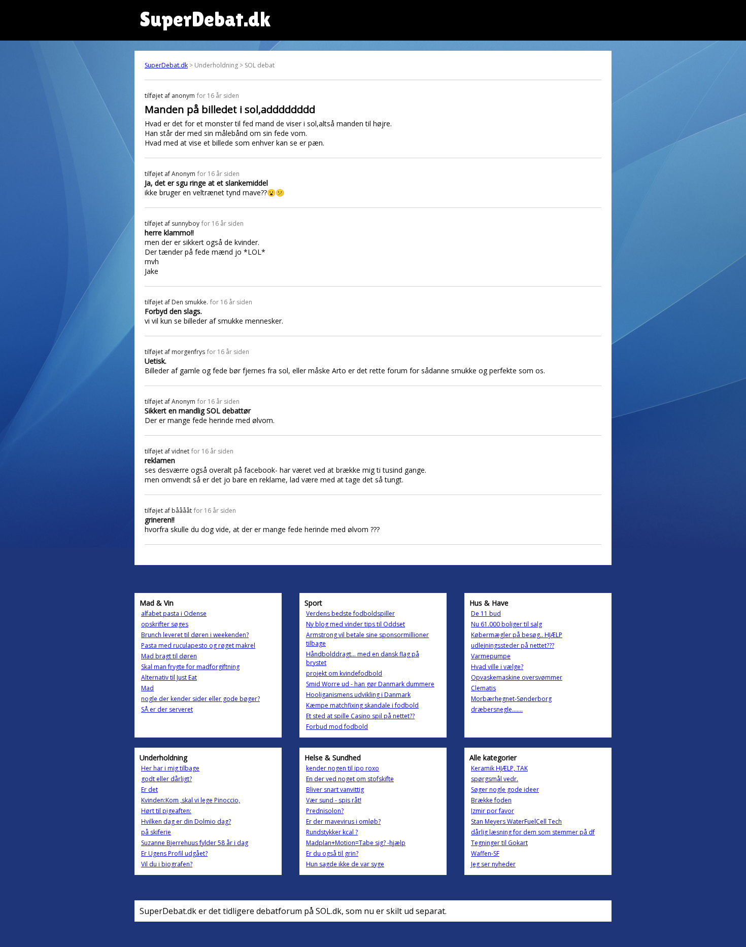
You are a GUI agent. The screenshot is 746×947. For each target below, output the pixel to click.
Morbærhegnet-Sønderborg (511, 698)
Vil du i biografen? (166, 864)
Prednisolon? (325, 810)
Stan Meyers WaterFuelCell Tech (516, 821)
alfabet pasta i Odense (174, 613)
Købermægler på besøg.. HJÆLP (516, 634)
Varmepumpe (491, 656)
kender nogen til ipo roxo (342, 768)
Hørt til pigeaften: (166, 810)
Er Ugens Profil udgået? (174, 853)
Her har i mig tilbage (170, 768)
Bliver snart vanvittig (335, 789)
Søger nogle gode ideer (505, 789)
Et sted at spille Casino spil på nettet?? (360, 716)
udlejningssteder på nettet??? (512, 645)
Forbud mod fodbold (337, 726)
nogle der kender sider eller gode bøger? (200, 698)
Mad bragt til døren (169, 656)
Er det (149, 789)
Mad (147, 688)
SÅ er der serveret (167, 709)
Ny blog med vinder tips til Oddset (355, 624)
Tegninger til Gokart (499, 842)
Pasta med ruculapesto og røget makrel (198, 645)
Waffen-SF (485, 853)
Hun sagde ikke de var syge (345, 864)
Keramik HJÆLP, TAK (499, 768)
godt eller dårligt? (166, 779)
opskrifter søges (164, 624)
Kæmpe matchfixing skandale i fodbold (362, 705)
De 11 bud (486, 613)
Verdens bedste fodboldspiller (350, 613)
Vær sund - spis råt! (333, 800)
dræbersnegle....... (497, 709)
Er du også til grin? (332, 853)
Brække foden (491, 800)
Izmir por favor (492, 810)
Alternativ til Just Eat (169, 677)
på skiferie (156, 832)
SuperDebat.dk (166, 65)
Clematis (483, 688)
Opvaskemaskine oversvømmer (516, 677)
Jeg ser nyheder (493, 864)
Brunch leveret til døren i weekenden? (195, 634)
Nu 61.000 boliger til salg (506, 624)
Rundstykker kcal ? (332, 832)
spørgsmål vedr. (494, 779)
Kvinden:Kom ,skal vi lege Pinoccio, (190, 800)
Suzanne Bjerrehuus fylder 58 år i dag (194, 842)
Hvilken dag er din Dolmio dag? (186, 821)
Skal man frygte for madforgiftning (190, 666)
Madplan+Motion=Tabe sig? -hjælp (355, 842)
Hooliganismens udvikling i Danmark (358, 694)
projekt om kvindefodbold (344, 673)
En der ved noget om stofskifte (350, 779)
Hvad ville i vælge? (497, 666)
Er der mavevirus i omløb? (343, 821)
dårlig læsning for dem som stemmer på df (533, 832)
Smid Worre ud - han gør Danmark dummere (370, 684)
